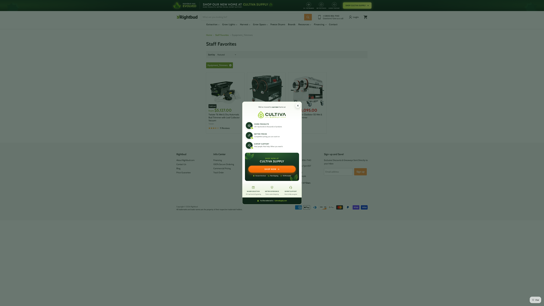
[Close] (297, 105)
